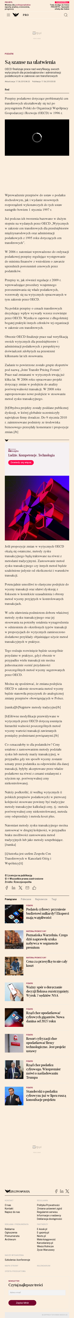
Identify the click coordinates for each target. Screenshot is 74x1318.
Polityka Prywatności (48, 1205)
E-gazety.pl (43, 1232)
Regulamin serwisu (47, 1212)
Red (7, 89)
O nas (8, 1205)
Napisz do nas (12, 1212)
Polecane (26, 899)
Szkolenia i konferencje (17, 1259)
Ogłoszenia (11, 1232)
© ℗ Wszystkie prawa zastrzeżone (24, 878)
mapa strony (11, 1266)
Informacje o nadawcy (49, 1215)
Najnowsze (41, 899)
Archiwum (10, 1239)
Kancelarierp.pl (45, 1243)
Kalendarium (43, 1266)
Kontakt (9, 1208)
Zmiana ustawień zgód (49, 1208)
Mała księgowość (46, 1239)
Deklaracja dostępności (49, 1219)
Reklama (9, 1229)
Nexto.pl (41, 1236)
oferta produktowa (15, 1271)
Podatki (9, 54)
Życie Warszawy (46, 1249)
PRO (26, 15)
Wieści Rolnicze (45, 1246)
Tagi (53, 899)
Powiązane (11, 899)
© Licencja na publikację (18, 875)
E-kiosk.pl (42, 1229)
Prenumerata (12, 1236)
